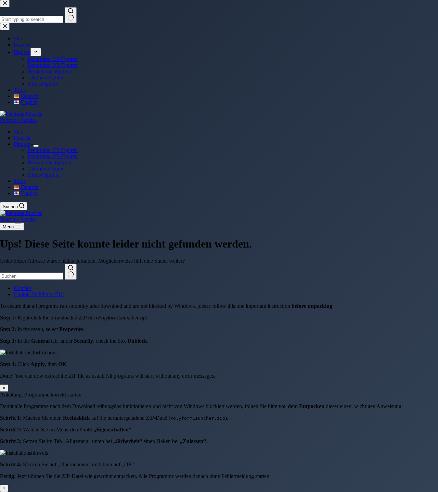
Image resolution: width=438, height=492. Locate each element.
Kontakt (22, 288)
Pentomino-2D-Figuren (52, 150)
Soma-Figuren (42, 175)
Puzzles (22, 138)
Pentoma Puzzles (18, 120)
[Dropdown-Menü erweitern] (36, 146)
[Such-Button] (71, 272)
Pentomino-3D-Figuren (52, 156)
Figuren (22, 144)
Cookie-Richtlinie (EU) (39, 294)
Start (19, 132)
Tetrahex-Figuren (46, 169)
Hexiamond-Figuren (49, 162)
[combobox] (31, 276)
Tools (20, 181)
